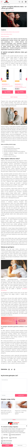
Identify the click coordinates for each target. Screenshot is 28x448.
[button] (14, 443)
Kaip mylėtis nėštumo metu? (6, 34)
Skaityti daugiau (22, 432)
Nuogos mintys (5, 4)
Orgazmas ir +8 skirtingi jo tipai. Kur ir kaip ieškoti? (20, 412)
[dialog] (14, 436)
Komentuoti (21, 395)
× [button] (26, 425)
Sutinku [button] (7, 445)
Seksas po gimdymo (5, 36)
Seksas (9, 4)
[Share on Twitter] (12, 369)
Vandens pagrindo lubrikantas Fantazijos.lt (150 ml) (20, 87)
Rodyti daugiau (14, 97)
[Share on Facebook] (9, 369)
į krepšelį (8, 91)
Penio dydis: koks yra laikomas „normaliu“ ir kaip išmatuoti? (6, 412)
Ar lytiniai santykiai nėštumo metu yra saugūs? (10, 31)
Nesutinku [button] (20, 445)
